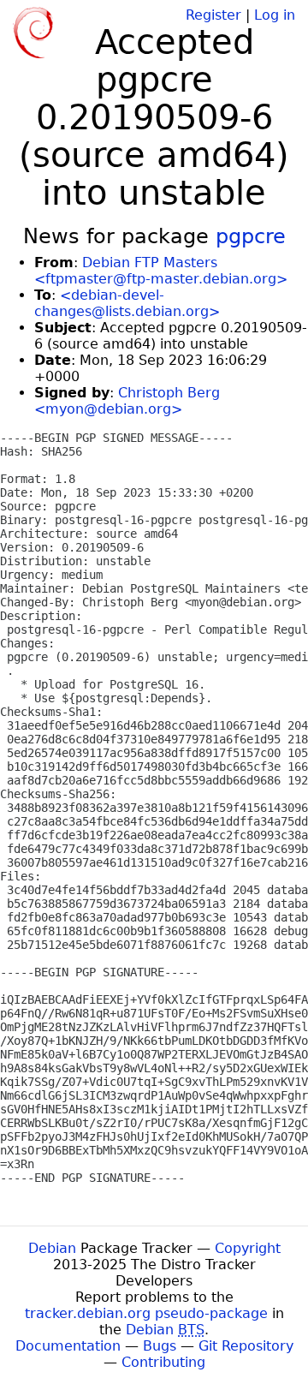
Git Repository (245, 1346)
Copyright (248, 1248)
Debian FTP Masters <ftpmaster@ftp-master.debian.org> (160, 270)
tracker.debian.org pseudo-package (146, 1313)
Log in (274, 15)
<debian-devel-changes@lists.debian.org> (127, 303)
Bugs (159, 1346)
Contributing (163, 1362)
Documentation (68, 1346)
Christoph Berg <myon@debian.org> (127, 401)
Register (213, 15)
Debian (52, 1248)
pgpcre (251, 236)
